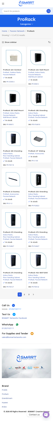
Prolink (4, 390)
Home (4, 31)
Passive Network (17, 31)
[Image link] (26, 363)
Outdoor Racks (15, 72)
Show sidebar (11, 42)
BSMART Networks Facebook (14, 318)
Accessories (39, 154)
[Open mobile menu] (3, 3)
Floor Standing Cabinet (36, 115)
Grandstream (7, 398)
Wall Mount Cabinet (35, 77)
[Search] (48, 11)
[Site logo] (26, 3)
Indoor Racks (40, 72)
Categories (25, 24)
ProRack (6, 72)
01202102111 (8, 328)
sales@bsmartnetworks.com (14, 337)
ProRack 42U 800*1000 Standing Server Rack (38, 274)
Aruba (4, 407)
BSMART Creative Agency (38, 411)
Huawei (5, 402)
